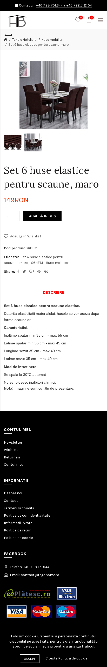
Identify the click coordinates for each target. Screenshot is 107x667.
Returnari (12, 457)
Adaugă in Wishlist (25, 236)
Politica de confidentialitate (27, 515)
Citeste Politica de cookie (66, 658)
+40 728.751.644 (49, 5)
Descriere (53, 292)
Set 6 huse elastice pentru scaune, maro (38, 44)
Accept (29, 659)
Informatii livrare (18, 523)
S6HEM (37, 263)
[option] (13, 142)
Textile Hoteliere (24, 40)
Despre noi (13, 493)
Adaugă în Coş (42, 216)
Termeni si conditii (19, 508)
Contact (11, 500)
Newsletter (13, 442)
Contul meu (13, 464)
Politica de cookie (18, 538)
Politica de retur (17, 530)
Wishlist (11, 450)
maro (23, 263)
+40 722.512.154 (79, 5)
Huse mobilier (52, 40)
